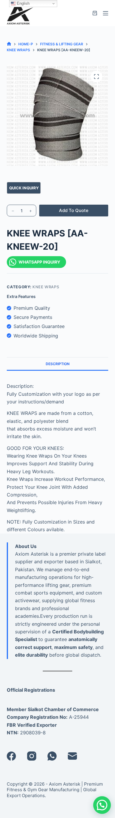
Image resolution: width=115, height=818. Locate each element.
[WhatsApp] (52, 756)
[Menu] (105, 13)
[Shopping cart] (95, 13)
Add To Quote (73, 210)
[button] (102, 805)
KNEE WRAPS (45, 286)
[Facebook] (11, 756)
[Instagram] (31, 756)
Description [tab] (58, 364)
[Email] (72, 756)
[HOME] (9, 44)
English (22, 3)
